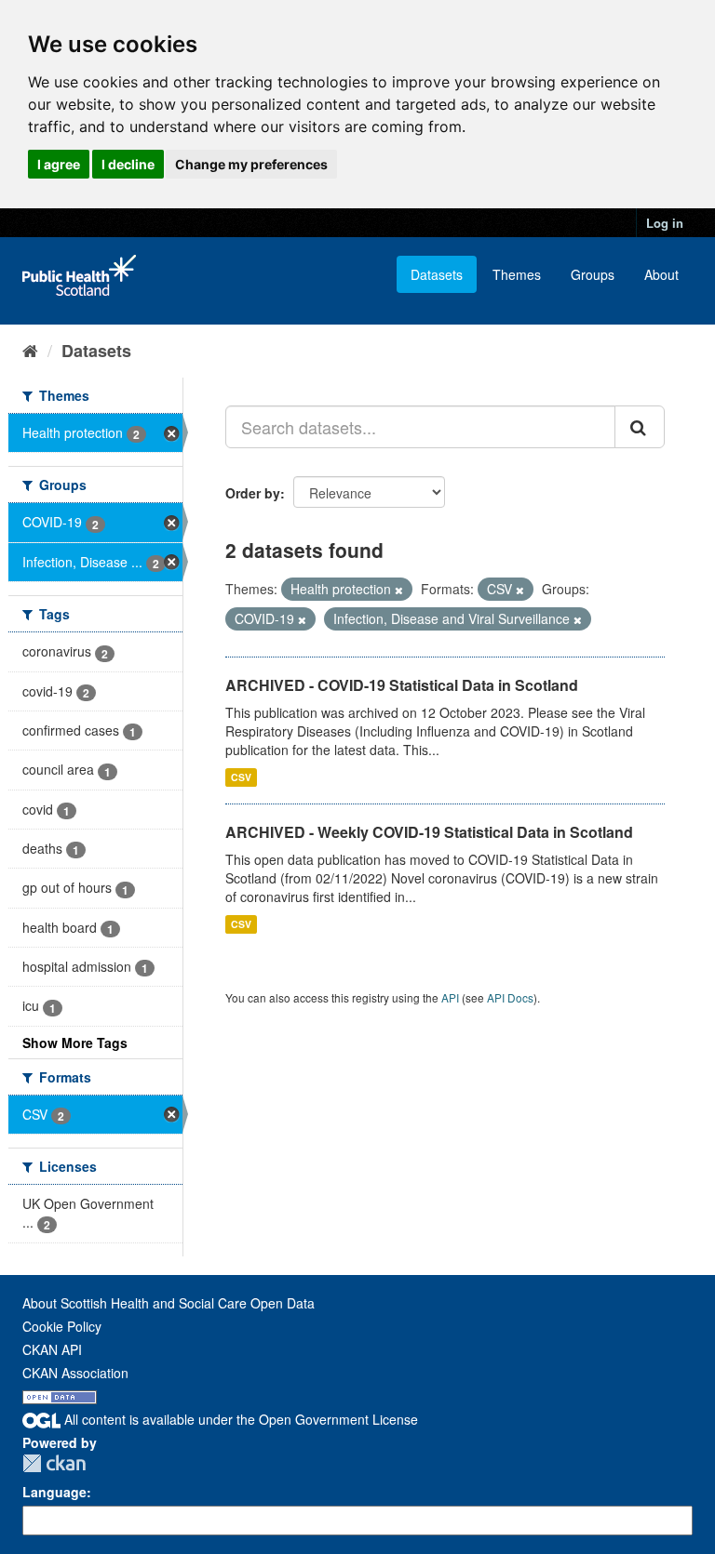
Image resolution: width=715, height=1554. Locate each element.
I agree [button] (58, 164)
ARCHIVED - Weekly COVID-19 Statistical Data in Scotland (429, 832)
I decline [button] (128, 164)
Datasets (437, 274)
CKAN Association (75, 1372)
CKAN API (52, 1349)
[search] (639, 426)
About (661, 274)
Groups (592, 274)
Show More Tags (75, 1042)
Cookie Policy (61, 1326)
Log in (664, 223)
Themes (516, 274)
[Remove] (399, 589)
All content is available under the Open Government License (239, 1419)
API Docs (510, 997)
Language (54, 1491)
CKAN (54, 1463)
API (450, 997)
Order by (252, 493)
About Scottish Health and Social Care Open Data (168, 1303)
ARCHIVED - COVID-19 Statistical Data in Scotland (401, 685)
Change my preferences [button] (251, 164)
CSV (241, 777)
